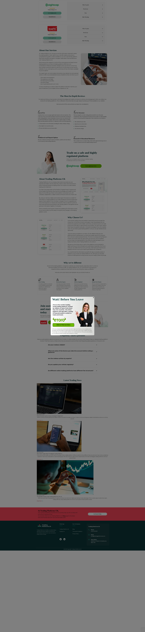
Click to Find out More (63, 325)
